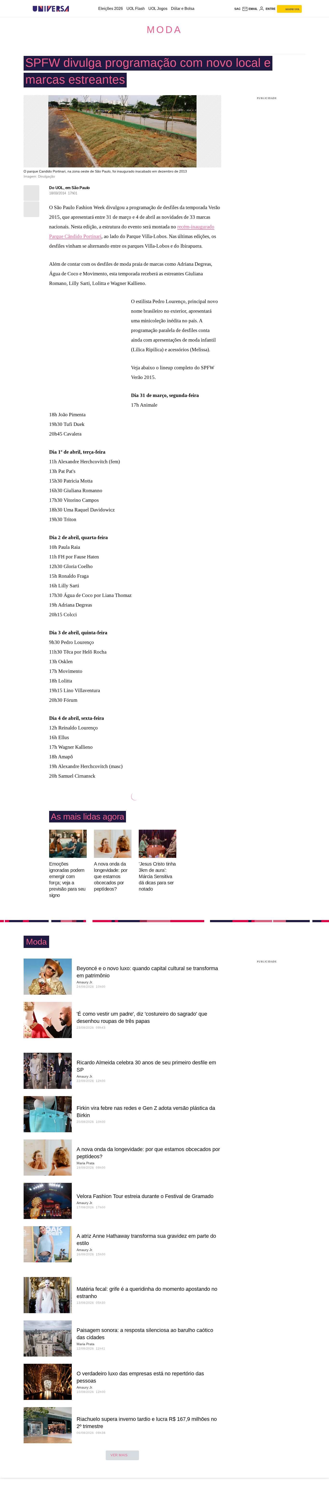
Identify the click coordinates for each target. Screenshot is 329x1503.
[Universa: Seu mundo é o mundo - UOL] (51, 9)
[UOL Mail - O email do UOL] (249, 9)
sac (237, 9)
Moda (164, 29)
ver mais (119, 1455)
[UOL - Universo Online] (73, 9)
